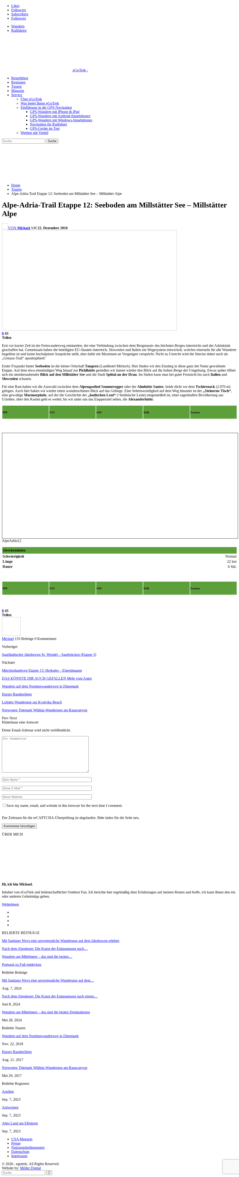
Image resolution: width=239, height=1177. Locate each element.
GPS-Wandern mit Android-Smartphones (60, 116)
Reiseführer (19, 78)
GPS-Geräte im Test (45, 128)
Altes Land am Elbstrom (20, 1123)
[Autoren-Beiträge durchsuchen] (11, 634)
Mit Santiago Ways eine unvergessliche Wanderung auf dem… (48, 980)
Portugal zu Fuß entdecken (21, 964)
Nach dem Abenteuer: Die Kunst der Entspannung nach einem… (50, 996)
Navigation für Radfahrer (48, 124)
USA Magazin (21, 1139)
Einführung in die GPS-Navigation (46, 107)
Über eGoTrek (31, 99)
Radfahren (19, 30)
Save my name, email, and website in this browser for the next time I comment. (65, 806)
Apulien (8, 1091)
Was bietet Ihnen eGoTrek (40, 103)
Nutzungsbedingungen (28, 1147)
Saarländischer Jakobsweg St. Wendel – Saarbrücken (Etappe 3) (49, 655)
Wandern (18, 26)
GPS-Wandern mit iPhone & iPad (54, 112)
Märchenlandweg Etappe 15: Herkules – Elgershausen (42, 670)
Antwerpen (10, 1107)
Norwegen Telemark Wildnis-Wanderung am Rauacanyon (44, 1068)
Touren (16, 86)
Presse (16, 1143)
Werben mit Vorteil (34, 133)
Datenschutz (20, 1152)
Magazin (17, 91)
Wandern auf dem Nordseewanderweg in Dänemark (40, 1036)
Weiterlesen (10, 904)
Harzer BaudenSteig (17, 1052)
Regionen (18, 82)
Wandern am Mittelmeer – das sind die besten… (37, 957)
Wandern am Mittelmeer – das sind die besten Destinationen (46, 1012)
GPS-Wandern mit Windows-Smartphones (61, 120)
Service (16, 95)
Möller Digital (30, 1168)
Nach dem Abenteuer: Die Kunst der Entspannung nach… (45, 949)
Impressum (19, 1156)
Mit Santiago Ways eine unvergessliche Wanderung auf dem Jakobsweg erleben (60, 941)
